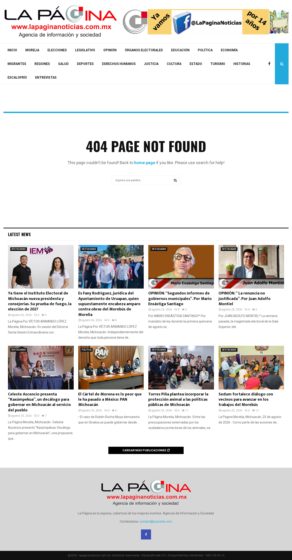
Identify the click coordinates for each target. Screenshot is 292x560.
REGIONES (42, 64)
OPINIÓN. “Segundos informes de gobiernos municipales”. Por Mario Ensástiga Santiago (180, 298)
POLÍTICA (205, 50)
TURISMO (217, 64)
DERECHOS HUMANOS (119, 64)
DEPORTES (85, 64)
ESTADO (196, 64)
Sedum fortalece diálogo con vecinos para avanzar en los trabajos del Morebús (246, 399)
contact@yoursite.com (156, 521)
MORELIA (32, 50)
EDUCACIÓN (180, 50)
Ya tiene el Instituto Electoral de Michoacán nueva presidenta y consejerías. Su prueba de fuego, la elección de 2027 (39, 301)
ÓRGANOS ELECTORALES (144, 50)
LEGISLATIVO (85, 50)
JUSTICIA (151, 64)
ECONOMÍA (229, 50)
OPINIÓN (110, 50)
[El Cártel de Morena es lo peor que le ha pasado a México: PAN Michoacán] (111, 368)
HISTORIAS (241, 64)
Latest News (19, 234)
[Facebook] (270, 64)
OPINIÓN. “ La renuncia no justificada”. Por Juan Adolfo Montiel (245, 298)
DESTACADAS (18, 249)
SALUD (63, 64)
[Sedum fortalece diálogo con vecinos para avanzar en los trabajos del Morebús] (251, 368)
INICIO (12, 50)
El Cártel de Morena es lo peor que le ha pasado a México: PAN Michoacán (110, 399)
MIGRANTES (17, 64)
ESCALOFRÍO (17, 77)
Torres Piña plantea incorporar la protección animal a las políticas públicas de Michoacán (178, 399)
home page (144, 162)
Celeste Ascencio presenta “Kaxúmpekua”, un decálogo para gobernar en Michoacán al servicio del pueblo (39, 402)
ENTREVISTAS (46, 77)
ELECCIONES (57, 50)
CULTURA (174, 64)
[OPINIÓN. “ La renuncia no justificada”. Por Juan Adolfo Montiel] (251, 267)
